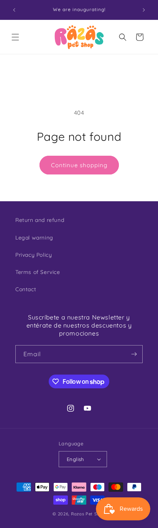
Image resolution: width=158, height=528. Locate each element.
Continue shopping (79, 165)
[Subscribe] (133, 354)
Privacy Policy (33, 254)
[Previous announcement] (14, 10)
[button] (15, 37)
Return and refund (39, 220)
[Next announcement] (143, 10)
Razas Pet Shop (88, 514)
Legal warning (34, 237)
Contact (25, 289)
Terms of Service (37, 272)
